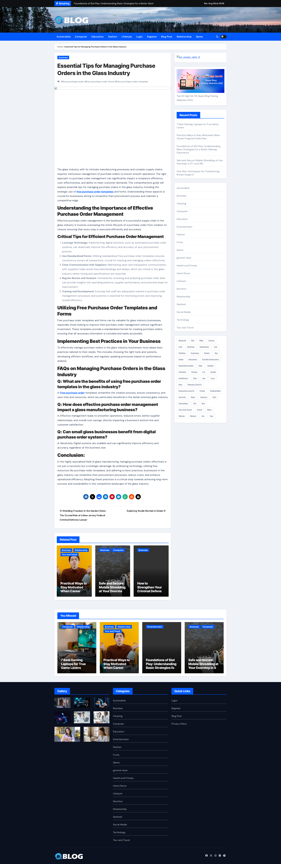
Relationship (184, 36)
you (202, 416)
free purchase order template (132, 81)
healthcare (183, 378)
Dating (207, 353)
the (194, 403)
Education (97, 36)
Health (213, 372)
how (195, 378)
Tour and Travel (69, 554)
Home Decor (183, 273)
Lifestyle (127, 36)
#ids (201, 340)
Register (152, 36)
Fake (200, 365)
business (191, 347)
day (216, 353)
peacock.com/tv (194, 384)
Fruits (180, 242)
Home (60, 46)
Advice (211, 340)
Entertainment (184, 226)
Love (213, 378)
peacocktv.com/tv (187, 391)
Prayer (202, 391)
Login (139, 36)
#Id (192, 340)
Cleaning (181, 203)
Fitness (194, 372)
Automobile (64, 36)
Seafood (181, 304)
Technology (183, 319)
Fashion (112, 36)
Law (203, 378)
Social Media (184, 312)
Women (193, 416)
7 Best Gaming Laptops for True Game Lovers (73, 664)
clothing (182, 353)
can (215, 347)
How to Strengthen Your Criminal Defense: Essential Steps (151, 589)
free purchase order (73, 81)
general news (184, 257)
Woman (182, 416)
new (180, 384)
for (203, 372)
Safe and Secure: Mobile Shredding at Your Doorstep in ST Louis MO (112, 589)
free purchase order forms (100, 81)
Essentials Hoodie (186, 365)
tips (203, 403)
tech (214, 397)
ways (209, 410)
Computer (81, 36)
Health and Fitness (187, 265)
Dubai (181, 359)
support (203, 397)
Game (199, 36)
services (182, 397)
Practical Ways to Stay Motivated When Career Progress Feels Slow (73, 591)
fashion (210, 365)
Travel (199, 410)
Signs (193, 397)
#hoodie (182, 340)
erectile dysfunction (210, 359)
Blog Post (166, 36)
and (180, 347)
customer (195, 353)
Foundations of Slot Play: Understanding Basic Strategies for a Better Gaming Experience (198, 149)
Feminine (182, 372)
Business (63, 57)
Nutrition (181, 288)
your (211, 416)
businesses (204, 347)
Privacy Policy (179, 723)
